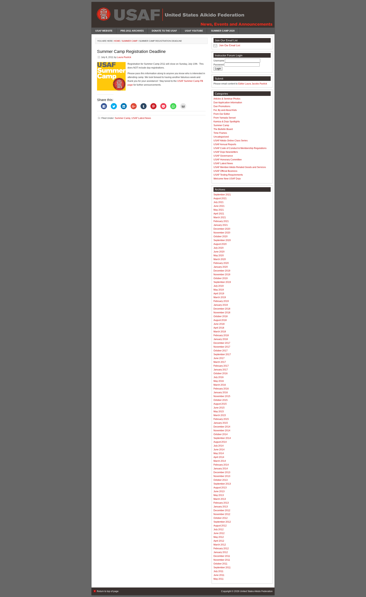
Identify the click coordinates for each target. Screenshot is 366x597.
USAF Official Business (225, 171)
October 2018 (221, 316)
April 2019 (219, 293)
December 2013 (222, 472)
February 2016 (221, 388)
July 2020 (219, 248)
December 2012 (222, 510)
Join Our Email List (229, 45)
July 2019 (219, 286)
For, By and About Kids (225, 110)
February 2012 (221, 548)
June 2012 (219, 533)
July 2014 (219, 445)
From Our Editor (222, 114)
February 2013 (221, 502)
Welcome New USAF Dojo (227, 178)
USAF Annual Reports (225, 144)
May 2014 (219, 453)
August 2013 (220, 487)
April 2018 (219, 327)
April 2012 (219, 541)
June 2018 (219, 324)
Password (219, 64)
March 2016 (220, 385)
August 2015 (220, 404)
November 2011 (222, 560)
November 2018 (222, 312)
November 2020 (222, 232)
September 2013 (222, 483)
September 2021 (222, 194)
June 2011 (219, 575)
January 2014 (221, 468)
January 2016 (221, 392)
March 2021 (220, 217)
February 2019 (221, 301)
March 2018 (220, 331)
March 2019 (220, 297)
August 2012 (220, 525)
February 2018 (221, 335)
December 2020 (222, 229)
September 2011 (222, 567)
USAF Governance (223, 155)
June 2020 (219, 251)
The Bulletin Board (223, 129)
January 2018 (221, 339)
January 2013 (221, 506)
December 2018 (222, 308)
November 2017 (222, 346)
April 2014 (219, 457)
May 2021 (219, 210)
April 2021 (219, 213)
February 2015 (221, 419)
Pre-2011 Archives (132, 30)
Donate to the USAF (164, 30)
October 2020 (221, 236)
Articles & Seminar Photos (227, 98)
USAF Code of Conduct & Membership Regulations (240, 148)
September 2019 (222, 282)
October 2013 (221, 480)
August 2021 (220, 198)
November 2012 (222, 514)
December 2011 (222, 556)
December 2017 (222, 343)
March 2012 (220, 544)
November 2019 (222, 274)
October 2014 (221, 434)
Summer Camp (122, 118)
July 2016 (219, 377)
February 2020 (221, 263)
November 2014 (222, 430)
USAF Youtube (194, 30)
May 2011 (219, 579)
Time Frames (220, 133)
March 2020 (220, 259)
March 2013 (220, 499)
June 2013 (219, 491)
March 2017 (220, 362)
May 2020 (219, 255)
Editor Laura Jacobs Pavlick (252, 83)
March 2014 (220, 461)
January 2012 (221, 552)
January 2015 (221, 423)
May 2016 (219, 381)
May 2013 (219, 495)
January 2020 (221, 267)
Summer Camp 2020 (223, 30)
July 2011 (218, 571)
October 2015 (221, 400)
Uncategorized (221, 136)
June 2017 (219, 358)
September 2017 (222, 354)
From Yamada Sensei (225, 117)
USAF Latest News (141, 118)
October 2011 (220, 563)
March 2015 (220, 415)
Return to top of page (108, 591)
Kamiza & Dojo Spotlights (227, 121)
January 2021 (221, 225)
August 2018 (220, 320)
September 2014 (222, 438)
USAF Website (103, 30)
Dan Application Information (228, 102)
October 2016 (221, 373)
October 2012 (221, 518)
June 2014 (219, 449)
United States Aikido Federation (256, 591)
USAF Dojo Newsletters (226, 152)
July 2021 (219, 202)
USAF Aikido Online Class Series (231, 140)
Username (219, 60)
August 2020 (220, 244)
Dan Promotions (222, 106)
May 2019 (219, 289)
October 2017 (221, 350)
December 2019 (222, 270)
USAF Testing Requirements (228, 175)
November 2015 (222, 396)
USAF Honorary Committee (228, 159)
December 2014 (222, 426)
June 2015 (219, 407)
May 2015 (219, 411)
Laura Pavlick (124, 57)
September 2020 (222, 240)
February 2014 (221, 464)
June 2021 (219, 206)
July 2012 (219, 529)
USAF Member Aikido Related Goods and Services (240, 167)
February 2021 (221, 221)
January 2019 (221, 305)
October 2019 (221, 278)
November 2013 (222, 476)
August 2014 (220, 442)
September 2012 (222, 522)
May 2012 (219, 537)
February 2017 (221, 366)
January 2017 (221, 369)
